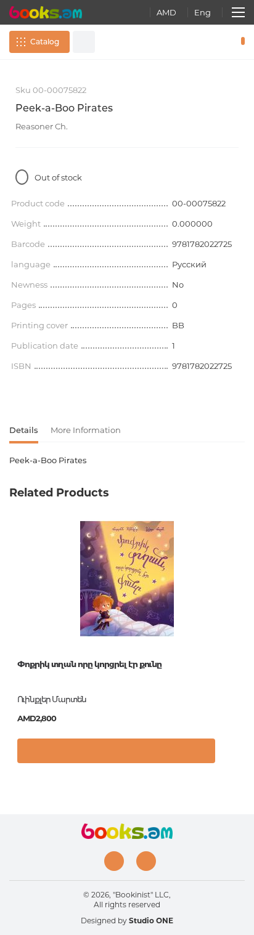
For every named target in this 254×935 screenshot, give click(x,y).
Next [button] (238, 612)
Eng (202, 12)
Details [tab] (23, 430)
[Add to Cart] (116, 751)
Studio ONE (151, 920)
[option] (127, 646)
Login (204, 41)
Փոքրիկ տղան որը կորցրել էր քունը (89, 664)
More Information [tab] (86, 430)
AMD (166, 12)
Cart (240, 41)
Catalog (44, 41)
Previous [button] (15, 612)
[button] (232, 754)
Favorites (222, 41)
